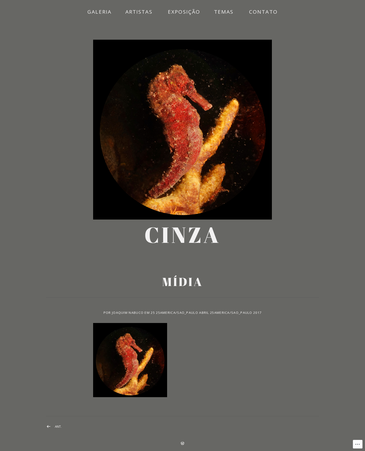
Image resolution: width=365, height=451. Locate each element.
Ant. (58, 426)
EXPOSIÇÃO (184, 11)
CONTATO (263, 11)
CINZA (182, 234)
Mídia (182, 282)
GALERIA (99, 11)
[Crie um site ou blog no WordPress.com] (182, 443)
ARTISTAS (138, 11)
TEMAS (223, 11)
